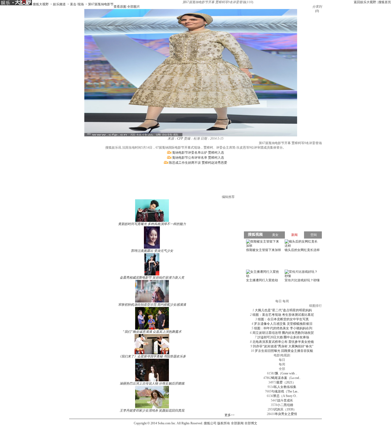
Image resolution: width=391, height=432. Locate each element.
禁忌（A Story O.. (285, 396)
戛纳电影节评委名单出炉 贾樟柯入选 (198, 152)
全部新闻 (237, 423)
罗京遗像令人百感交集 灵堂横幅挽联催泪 (283, 324)
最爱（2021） (286, 382)
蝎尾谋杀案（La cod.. (286, 378)
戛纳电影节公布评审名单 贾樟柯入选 (198, 157)
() (317, 11)
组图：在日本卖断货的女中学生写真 (283, 319)
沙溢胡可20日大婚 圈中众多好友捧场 (283, 337)
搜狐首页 (384, 2)
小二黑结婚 (285, 405)
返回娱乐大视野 (365, 2)
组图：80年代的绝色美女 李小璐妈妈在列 (283, 328)
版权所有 (223, 423)
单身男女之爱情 (286, 414)
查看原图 (120, 6)
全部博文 (250, 423)
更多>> (229, 415)
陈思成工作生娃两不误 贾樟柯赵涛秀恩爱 (198, 163)
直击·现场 (77, 4)
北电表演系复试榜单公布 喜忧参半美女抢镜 (283, 342)
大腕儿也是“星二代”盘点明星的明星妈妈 (283, 310)
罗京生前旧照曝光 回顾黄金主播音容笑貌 (284, 351)
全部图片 (133, 6)
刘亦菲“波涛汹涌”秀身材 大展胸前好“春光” (283, 346)
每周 (282, 364)
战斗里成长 (285, 400)
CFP (180, 138)
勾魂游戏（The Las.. (285, 391)
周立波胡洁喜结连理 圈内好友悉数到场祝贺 (283, 333)
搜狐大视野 (41, 4)
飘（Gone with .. (286, 373)
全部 (282, 369)
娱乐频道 (59, 4)
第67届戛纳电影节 (101, 4)
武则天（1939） (285, 409)
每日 (282, 360)
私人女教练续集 (285, 387)
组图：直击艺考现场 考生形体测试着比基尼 (283, 315)
